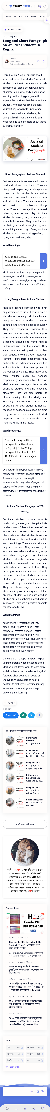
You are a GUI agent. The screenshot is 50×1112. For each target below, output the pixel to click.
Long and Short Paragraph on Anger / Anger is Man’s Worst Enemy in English (34, 765)
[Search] (30, 6)
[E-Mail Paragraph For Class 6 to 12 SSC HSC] (15, 803)
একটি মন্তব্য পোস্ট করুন (25, 824)
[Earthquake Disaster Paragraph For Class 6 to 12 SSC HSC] (15, 741)
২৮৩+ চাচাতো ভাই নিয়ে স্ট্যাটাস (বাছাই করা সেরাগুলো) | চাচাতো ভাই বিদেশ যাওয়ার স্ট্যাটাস (25, 1004)
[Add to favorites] (38, 61)
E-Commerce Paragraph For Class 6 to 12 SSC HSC (34, 778)
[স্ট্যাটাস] (29, 962)
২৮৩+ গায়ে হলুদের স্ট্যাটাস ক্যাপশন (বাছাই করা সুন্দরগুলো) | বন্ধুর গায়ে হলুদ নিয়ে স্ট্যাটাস (26, 970)
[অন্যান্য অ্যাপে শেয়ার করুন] (39, 715)
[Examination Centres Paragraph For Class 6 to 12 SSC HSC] (15, 753)
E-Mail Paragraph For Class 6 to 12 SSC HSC (34, 803)
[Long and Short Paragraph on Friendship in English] (15, 790)
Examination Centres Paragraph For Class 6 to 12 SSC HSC (35, 753)
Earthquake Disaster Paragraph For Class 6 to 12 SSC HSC (34, 741)
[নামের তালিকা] (26, 979)
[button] (40, 6)
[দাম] (15, 16)
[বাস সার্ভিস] (42, 16)
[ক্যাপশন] (23, 962)
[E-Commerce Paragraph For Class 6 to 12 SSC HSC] (15, 778)
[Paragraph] (10, 702)
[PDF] (26, 16)
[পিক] (20, 16)
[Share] (34, 1108)
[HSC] (22, 937)
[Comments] (43, 1108)
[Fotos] (33, 16)
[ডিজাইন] (8, 16)
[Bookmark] (35, 6)
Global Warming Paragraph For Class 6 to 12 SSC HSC (20, 261)
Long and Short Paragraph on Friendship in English (33, 790)
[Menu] (25, 1108)
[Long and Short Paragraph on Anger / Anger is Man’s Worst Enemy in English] (15, 766)
